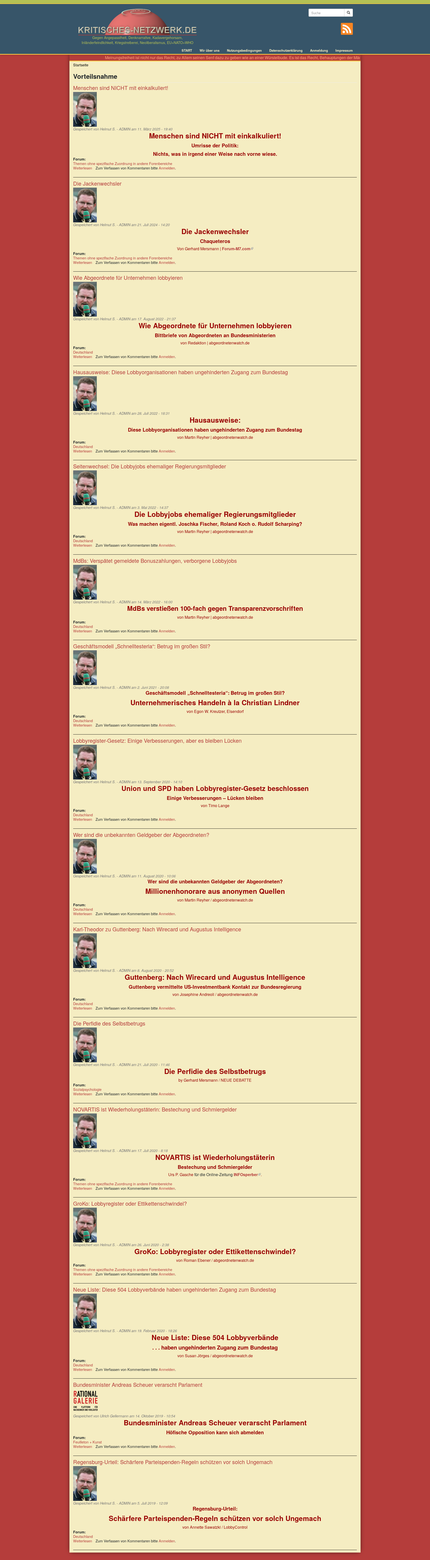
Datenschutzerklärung (286, 50)
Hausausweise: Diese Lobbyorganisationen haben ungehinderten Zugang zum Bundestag (180, 372)
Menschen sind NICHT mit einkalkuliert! (120, 87)
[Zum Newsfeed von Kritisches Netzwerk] (347, 29)
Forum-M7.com (237, 248)
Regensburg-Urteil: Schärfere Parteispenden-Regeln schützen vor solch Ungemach (172, 1462)
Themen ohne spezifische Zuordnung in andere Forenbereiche (122, 163)
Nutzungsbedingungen (244, 50)
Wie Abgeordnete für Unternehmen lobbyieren (128, 277)
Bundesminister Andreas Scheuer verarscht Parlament (137, 1384)
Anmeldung (319, 50)
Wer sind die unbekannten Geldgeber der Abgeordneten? (141, 834)
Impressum (344, 50)
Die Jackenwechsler (97, 183)
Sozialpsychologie (87, 1089)
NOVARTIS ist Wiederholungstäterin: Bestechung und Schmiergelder (155, 1109)
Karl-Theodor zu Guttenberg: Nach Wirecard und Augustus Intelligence (157, 929)
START (187, 50)
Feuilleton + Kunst (87, 1441)
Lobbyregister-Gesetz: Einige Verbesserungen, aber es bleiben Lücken (157, 740)
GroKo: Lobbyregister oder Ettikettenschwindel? (130, 1203)
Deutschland (83, 352)
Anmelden (167, 167)
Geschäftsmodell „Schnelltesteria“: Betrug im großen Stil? (141, 646)
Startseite (80, 64)
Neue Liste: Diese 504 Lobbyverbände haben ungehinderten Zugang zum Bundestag (174, 1289)
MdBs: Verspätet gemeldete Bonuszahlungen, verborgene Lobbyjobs (155, 560)
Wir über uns (209, 50)
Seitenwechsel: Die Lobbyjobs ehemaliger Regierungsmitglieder (149, 466)
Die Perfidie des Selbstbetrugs (109, 1023)
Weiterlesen (82, 167)
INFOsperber (247, 1174)
